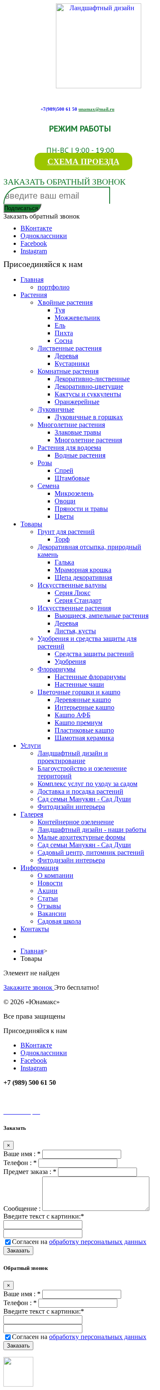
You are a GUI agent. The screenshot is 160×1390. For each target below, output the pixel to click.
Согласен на (79, 1241)
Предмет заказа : (29, 1171)
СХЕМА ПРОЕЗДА (83, 161)
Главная (32, 951)
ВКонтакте (36, 228)
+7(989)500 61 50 (59, 109)
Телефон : (20, 1162)
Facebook (33, 243)
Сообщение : (22, 1208)
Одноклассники (43, 235)
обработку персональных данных (97, 1241)
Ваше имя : (22, 1153)
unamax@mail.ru (96, 109)
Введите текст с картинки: (43, 1216)
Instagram (33, 251)
